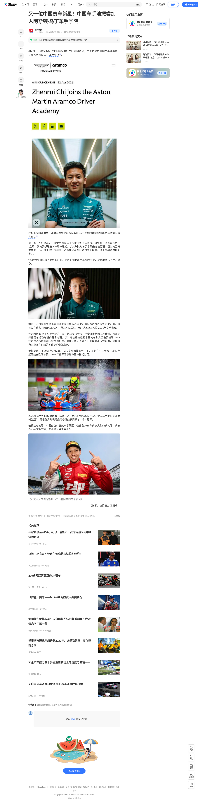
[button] (162, 24)
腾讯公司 (71, 798)
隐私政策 (61, 787)
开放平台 (69, 787)
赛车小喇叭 (33, 544)
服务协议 (53, 787)
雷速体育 (32, 652)
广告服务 (77, 787)
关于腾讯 (32, 787)
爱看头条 (32, 696)
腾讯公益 (94, 787)
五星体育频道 (34, 565)
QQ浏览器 (102, 787)
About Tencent (42, 787)
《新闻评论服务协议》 (65, 705)
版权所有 (77, 798)
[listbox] (74, 610)
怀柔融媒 (32, 674)
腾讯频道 (111, 787)
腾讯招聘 (86, 787)
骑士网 (31, 587)
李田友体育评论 (35, 631)
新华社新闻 (33, 609)
